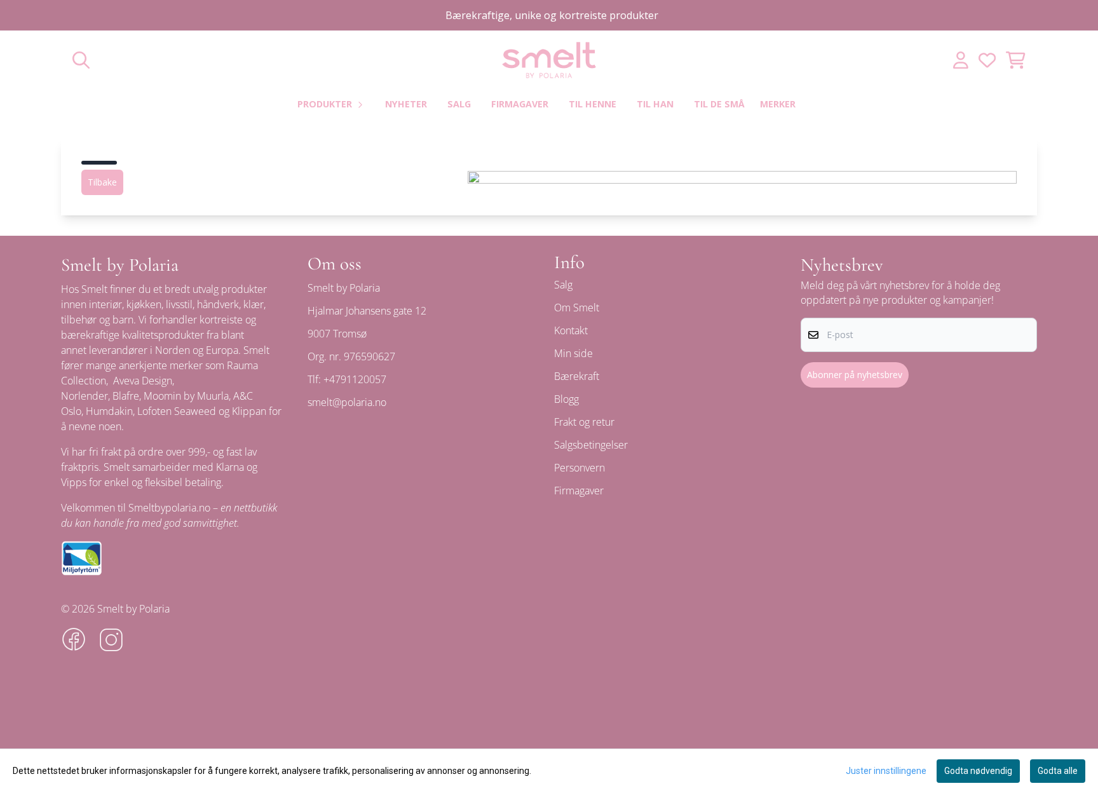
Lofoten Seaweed (176, 411)
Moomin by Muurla (186, 396)
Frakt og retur (584, 422)
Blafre (125, 396)
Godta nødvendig (978, 771)
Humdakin (109, 411)
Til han (655, 104)
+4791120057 (354, 379)
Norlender (84, 396)
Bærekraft (576, 376)
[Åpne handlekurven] (1016, 60)
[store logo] (549, 60)
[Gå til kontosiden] (960, 60)
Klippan (249, 411)
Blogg (566, 399)
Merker (778, 104)
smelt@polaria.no (347, 402)
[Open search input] (81, 60)
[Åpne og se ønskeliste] (987, 60)
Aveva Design (142, 381)
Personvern (579, 468)
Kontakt (571, 330)
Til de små (719, 104)
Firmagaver (519, 104)
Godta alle (1058, 771)
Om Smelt (576, 308)
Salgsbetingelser (591, 445)
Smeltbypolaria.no (169, 508)
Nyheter (406, 104)
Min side (573, 353)
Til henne (592, 104)
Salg (459, 104)
